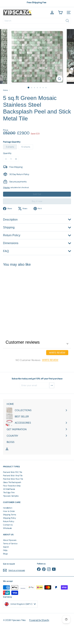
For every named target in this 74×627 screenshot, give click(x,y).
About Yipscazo (10, 540)
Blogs (5, 553)
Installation (7, 508)
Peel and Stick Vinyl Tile (12, 475)
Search (6, 547)
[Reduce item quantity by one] (6, 159)
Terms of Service (10, 543)
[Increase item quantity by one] (16, 159)
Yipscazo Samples (10, 496)
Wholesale (7, 528)
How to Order (9, 511)
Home (5, 90)
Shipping (6, 187)
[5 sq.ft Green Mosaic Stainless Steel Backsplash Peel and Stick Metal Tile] (25, 297)
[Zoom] (59, 78)
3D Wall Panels (9, 489)
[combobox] (37, 21)
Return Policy (8, 521)
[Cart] (60, 12)
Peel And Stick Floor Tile (13, 479)
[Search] (67, 21)
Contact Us (8, 525)
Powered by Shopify (39, 620)
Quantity (7, 153)
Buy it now (37, 201)
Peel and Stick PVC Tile (12, 472)
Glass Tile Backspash (12, 482)
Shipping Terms (9, 514)
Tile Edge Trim (9, 492)
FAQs (5, 550)
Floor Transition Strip (12, 485)
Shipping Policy (9, 518)
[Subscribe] (51, 385)
